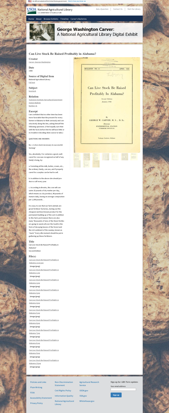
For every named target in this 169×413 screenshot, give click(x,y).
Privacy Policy (36, 403)
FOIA (32, 392)
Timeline (64, 19)
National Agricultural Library (55, 9)
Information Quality (64, 395)
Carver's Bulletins (79, 19)
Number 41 (33, 106)
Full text (32, 82)
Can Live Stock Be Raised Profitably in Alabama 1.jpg (44, 271)
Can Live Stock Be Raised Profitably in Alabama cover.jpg (44, 261)
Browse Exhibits (51, 19)
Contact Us (118, 9)
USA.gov (83, 395)
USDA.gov (83, 390)
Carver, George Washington (40, 62)
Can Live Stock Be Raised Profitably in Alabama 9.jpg (44, 351)
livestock (32, 91)
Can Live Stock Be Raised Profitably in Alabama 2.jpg (44, 281)
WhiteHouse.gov (86, 401)
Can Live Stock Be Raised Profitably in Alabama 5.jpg (44, 311)
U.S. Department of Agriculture (50, 13)
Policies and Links (38, 382)
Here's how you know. (76, 1)
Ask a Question (102, 9)
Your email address (118, 386)
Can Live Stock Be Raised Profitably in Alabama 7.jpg (44, 331)
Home (31, 19)
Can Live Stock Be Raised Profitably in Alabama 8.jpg (44, 341)
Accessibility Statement (41, 398)
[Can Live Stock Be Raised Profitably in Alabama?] (106, 152)
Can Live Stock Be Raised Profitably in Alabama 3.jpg (44, 291)
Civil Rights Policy (63, 390)
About (39, 19)
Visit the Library (134, 9)
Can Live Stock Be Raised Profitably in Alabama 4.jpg (44, 301)
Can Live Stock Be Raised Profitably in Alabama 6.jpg (44, 321)
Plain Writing (36, 387)
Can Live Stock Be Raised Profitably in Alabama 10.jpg (44, 362)
